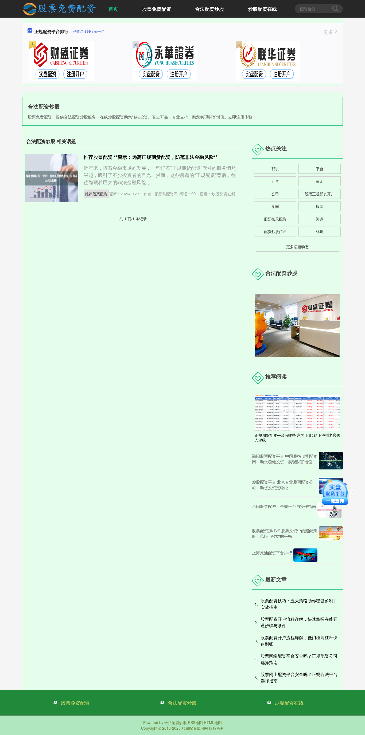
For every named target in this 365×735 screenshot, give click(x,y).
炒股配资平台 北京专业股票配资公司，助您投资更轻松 (282, 484)
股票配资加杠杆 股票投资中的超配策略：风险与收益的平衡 (284, 533)
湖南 (275, 206)
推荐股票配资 (96, 193)
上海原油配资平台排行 (272, 552)
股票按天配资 (275, 219)
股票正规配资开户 (320, 193)
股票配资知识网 (195, 728)
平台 (319, 168)
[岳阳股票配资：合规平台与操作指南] (329, 510)
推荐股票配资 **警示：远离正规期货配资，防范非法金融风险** (151, 156)
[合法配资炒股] (59, 8)
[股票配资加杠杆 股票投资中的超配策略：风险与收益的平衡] (331, 533)
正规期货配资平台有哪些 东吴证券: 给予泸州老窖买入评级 (297, 437)
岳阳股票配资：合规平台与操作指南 (284, 506)
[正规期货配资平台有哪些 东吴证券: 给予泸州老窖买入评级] (297, 412)
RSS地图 (195, 722)
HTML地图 (213, 722)
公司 (275, 193)
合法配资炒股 (209, 8)
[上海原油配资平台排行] (305, 555)
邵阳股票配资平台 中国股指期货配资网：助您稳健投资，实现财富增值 (284, 458)
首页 (113, 8)
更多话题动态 (297, 246)
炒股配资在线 (262, 8)
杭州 (319, 231)
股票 (319, 206)
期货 (275, 181)
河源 (319, 219)
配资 (275, 168)
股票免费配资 (156, 8)
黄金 (319, 181)
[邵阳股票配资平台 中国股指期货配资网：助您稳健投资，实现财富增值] (331, 460)
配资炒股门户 (275, 231)
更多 (328, 31)
